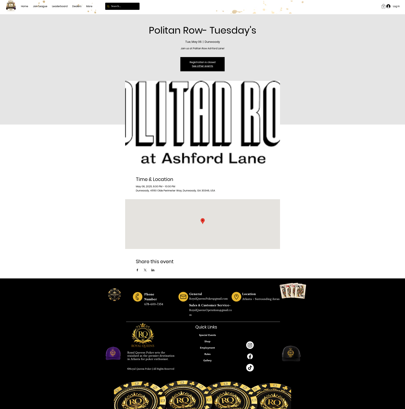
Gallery (207, 360)
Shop (207, 341)
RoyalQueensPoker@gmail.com (208, 298)
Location (249, 294)
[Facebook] (250, 356)
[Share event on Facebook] (137, 270)
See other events (202, 66)
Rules (207, 354)
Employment (207, 347)
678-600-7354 (153, 304)
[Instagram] (250, 345)
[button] (383, 6)
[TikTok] (250, 367)
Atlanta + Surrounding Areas (261, 299)
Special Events (207, 335)
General (195, 294)
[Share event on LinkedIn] (152, 270)
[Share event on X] (145, 270)
